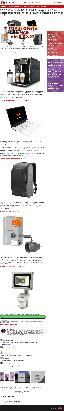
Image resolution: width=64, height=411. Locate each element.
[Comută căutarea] (55, 2)
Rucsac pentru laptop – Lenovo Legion (11, 158)
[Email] (16, 324)
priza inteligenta (34, 321)
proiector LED (39, 321)
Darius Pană (50, 40)
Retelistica (26, 6)
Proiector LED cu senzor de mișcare (11, 266)
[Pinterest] (8, 324)
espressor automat (9, 321)
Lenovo (25, 321)
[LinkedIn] (13, 324)
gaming (14, 321)
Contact (37, 2)
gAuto (21, 6)
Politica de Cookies (14, 408)
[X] (6, 324)
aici (17, 91)
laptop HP (19, 321)
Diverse (37, 6)
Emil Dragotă (3, 17)
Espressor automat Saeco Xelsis (10, 53)
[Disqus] (23, 353)
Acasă (26, 2)
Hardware (16, 6)
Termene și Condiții (4, 408)
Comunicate (43, 6)
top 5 (8, 322)
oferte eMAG (28, 321)
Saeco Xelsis (5, 322)
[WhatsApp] (3, 324)
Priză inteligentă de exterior (8, 211)
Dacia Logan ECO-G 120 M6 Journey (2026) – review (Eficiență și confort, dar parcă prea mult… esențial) (54, 36)
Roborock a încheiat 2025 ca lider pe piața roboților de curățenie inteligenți (37, 387)
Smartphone (10, 6)
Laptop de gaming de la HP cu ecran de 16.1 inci (14, 100)
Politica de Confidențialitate (25, 408)
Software (32, 6)
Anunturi (5, 320)
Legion (22, 321)
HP (16, 321)
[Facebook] (1, 324)
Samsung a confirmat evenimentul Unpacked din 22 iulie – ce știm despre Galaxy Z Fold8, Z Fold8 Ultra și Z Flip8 (7, 388)
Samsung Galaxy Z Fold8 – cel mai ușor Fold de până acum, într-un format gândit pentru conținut (55, 63)
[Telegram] (11, 324)
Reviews (31, 2)
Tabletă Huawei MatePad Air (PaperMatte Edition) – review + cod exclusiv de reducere (55, 46)
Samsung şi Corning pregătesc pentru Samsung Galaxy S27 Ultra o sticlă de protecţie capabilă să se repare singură (55, 86)
